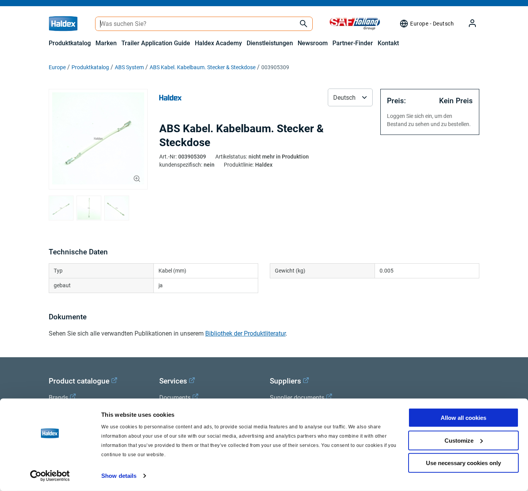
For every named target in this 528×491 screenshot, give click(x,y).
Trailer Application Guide (155, 43)
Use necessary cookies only (463, 463)
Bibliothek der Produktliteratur (245, 333)
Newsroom (313, 43)
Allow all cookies (463, 417)
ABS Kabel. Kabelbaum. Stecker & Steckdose (202, 67)
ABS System (129, 67)
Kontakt (388, 43)
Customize (459, 440)
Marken (106, 43)
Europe (57, 67)
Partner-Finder (352, 43)
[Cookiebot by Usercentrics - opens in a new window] (50, 476)
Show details (118, 475)
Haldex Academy (218, 43)
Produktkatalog (70, 43)
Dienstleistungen (270, 43)
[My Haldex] (467, 23)
